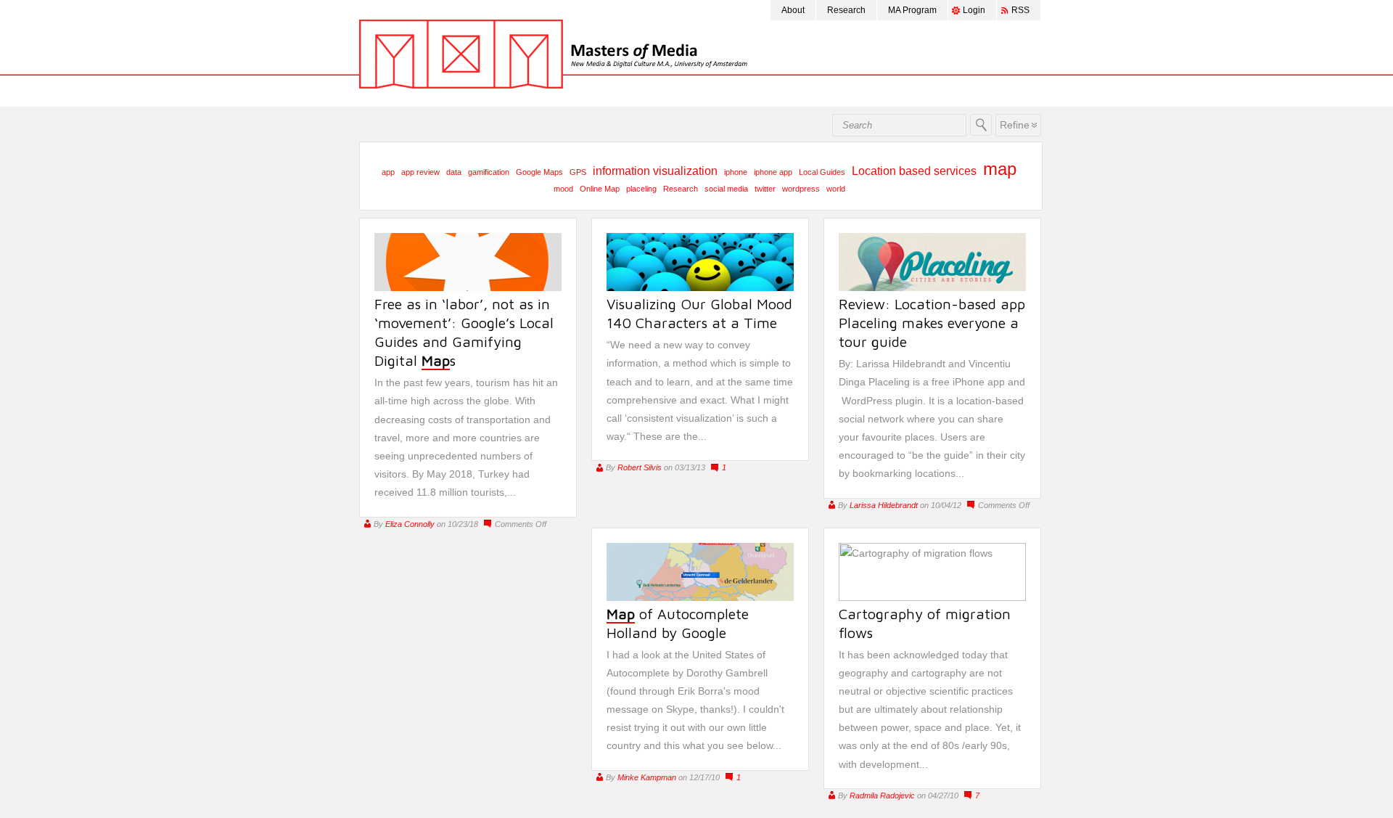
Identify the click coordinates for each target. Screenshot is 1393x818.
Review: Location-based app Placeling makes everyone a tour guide (932, 322)
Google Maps (539, 172)
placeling (641, 188)
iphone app (773, 172)
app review (420, 172)
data (453, 172)
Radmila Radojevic (882, 795)
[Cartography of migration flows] (932, 597)
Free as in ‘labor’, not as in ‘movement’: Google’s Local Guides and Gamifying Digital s (464, 332)
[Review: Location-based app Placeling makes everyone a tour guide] (932, 287)
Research (846, 10)
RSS (1020, 10)
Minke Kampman (646, 777)
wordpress (801, 188)
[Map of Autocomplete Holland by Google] (700, 597)
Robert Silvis (639, 467)
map (999, 169)
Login (974, 10)
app (388, 172)
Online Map (600, 188)
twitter (765, 188)
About (793, 10)
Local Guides (822, 172)
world (835, 188)
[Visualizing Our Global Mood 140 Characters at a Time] (700, 287)
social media (726, 188)
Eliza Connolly (410, 524)
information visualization (655, 171)
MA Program (912, 10)
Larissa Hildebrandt (884, 505)
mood (563, 188)
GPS (578, 172)
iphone (735, 172)
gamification (488, 172)
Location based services (914, 171)
